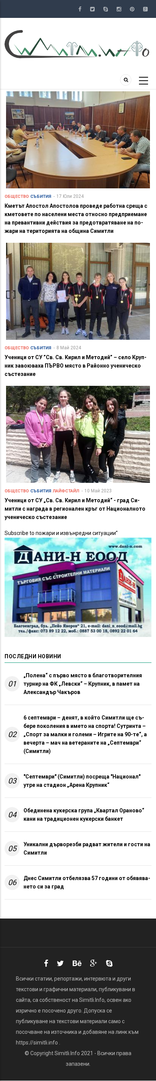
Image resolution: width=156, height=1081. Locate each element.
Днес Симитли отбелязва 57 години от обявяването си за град (86, 882)
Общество (17, 196)
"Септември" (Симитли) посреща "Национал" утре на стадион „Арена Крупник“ (81, 781)
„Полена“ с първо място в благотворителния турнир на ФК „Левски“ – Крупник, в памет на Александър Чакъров (82, 683)
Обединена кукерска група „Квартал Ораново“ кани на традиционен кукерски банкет (83, 814)
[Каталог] (78, 44)
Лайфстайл (66, 491)
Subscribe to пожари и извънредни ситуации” (61, 533)
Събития (40, 196)
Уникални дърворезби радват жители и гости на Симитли (86, 848)
